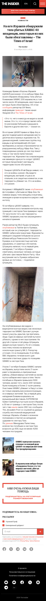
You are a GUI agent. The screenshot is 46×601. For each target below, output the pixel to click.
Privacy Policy (24, 541)
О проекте (22, 568)
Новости (23, 20)
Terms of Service (34, 541)
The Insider (23, 47)
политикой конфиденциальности (14, 539)
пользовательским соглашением (33, 537)
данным (9, 423)
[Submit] (40, 532)
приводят (19, 110)
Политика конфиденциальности (22, 575)
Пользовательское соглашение (22, 572)
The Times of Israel (23, 113)
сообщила (7, 107)
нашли (14, 407)
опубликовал (37, 189)
